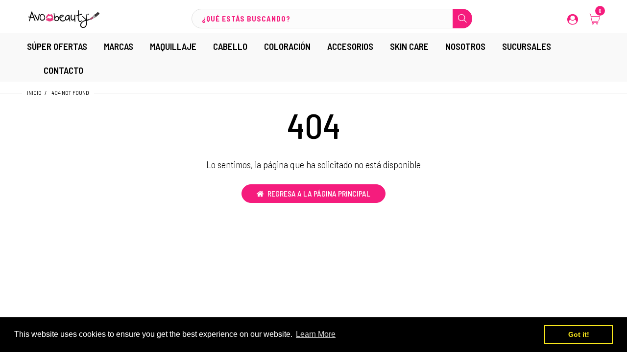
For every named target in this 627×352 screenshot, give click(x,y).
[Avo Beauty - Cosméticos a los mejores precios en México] (63, 17)
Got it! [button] (578, 334)
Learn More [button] (316, 334)
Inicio (34, 92)
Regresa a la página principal (318, 193)
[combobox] (332, 18)
